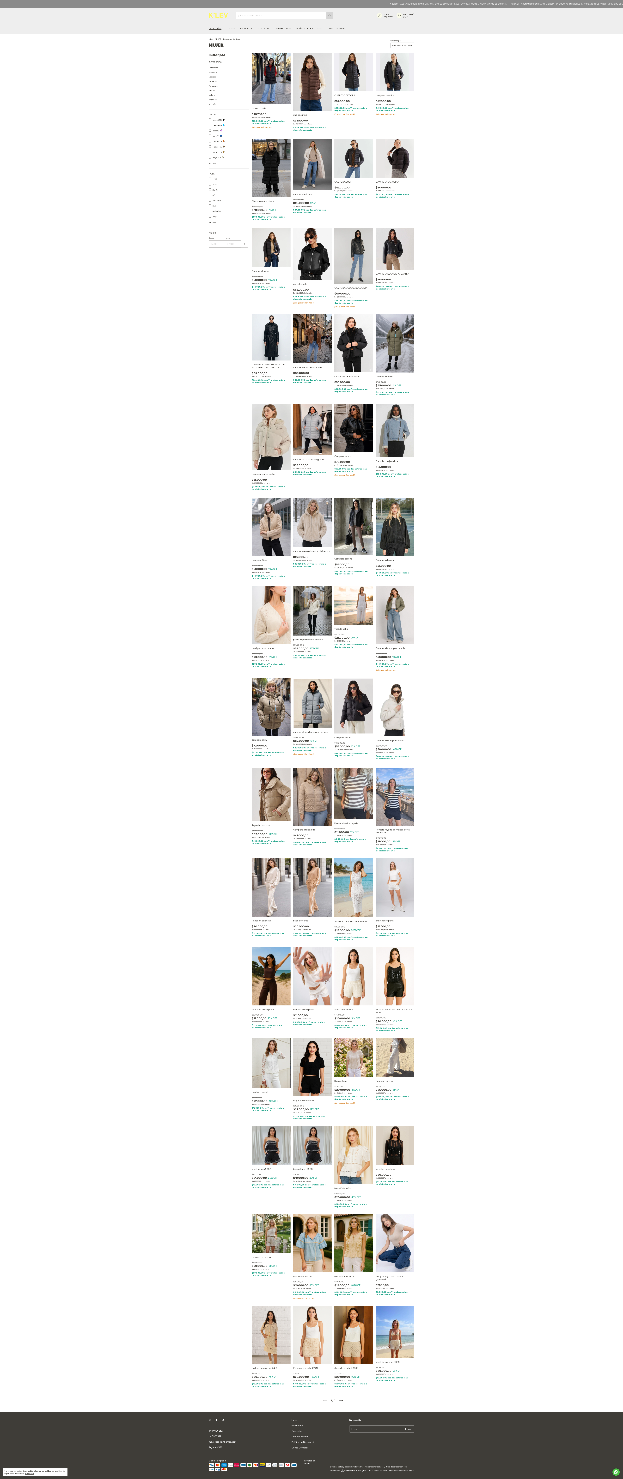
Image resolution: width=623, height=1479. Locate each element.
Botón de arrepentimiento (396, 1467)
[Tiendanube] (342, 1471)
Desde (211, 238)
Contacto (263, 28)
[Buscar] (329, 15)
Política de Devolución (309, 28)
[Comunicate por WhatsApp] (616, 1472)
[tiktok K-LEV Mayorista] (223, 1420)
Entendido (29, 1474)
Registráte (388, 16)
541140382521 (216, 1430)
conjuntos (213, 99)
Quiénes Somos (283, 28)
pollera (212, 95)
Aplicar (244, 244)
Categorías (215, 28)
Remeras (213, 81)
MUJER (218, 39)
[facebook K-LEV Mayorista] (216, 1420)
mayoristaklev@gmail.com (222, 1441)
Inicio (232, 28)
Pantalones (213, 86)
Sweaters (213, 72)
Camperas (213, 67)
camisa (212, 90)
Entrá (386, 14)
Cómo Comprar (336, 28)
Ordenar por (395, 40)
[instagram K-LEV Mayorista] (210, 1420)
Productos (246, 28)
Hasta (227, 238)
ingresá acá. (378, 1467)
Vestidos (212, 77)
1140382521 (215, 1436)
